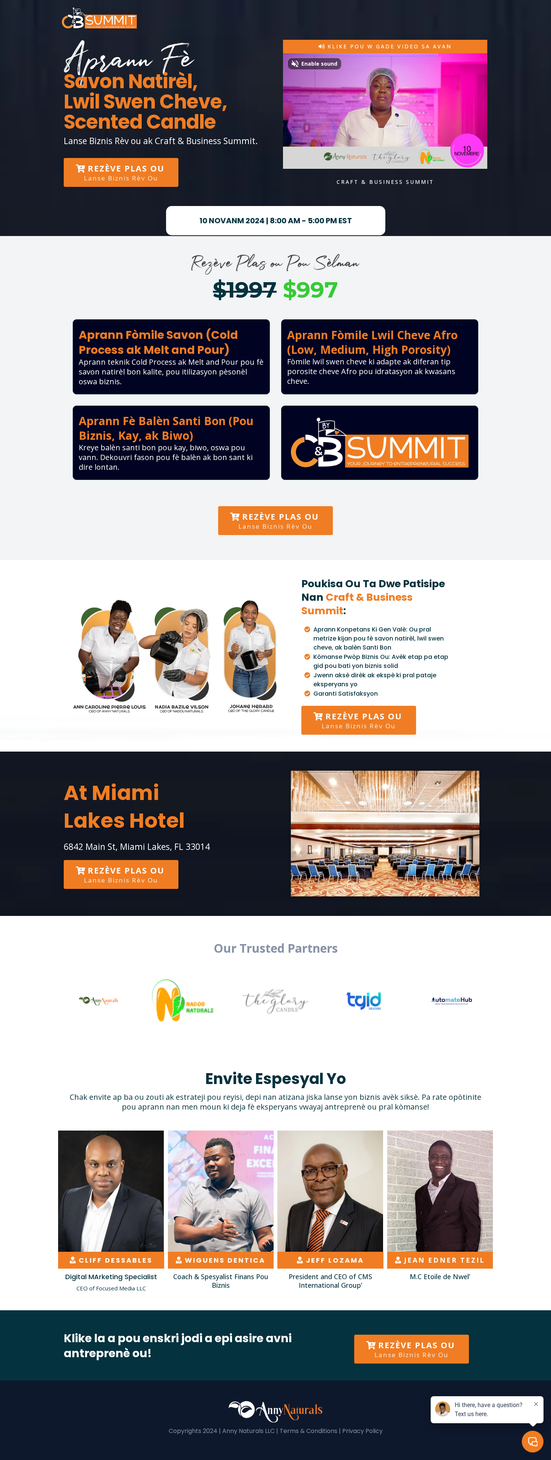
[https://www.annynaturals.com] (99, 1001)
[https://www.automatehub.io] (451, 1001)
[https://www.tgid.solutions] (363, 1001)
